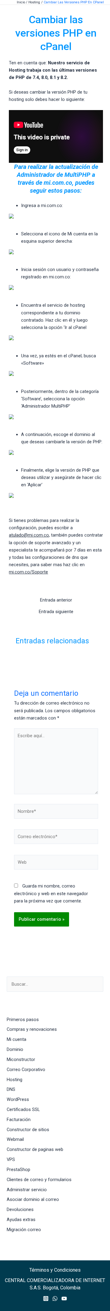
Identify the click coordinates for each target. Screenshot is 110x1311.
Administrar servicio (27, 1189)
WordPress (18, 1099)
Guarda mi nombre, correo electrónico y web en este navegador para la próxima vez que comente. (51, 893)
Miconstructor (21, 1059)
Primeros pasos (23, 1019)
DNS (11, 1089)
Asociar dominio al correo (33, 1199)
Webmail (15, 1139)
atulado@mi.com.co (29, 535)
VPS (11, 1159)
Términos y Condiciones (55, 1270)
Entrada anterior (56, 600)
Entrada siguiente (56, 611)
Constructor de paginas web (35, 1149)
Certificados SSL (23, 1109)
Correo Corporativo (26, 1069)
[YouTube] (64, 1298)
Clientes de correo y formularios (39, 1179)
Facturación (19, 1119)
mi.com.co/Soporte (28, 572)
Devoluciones (20, 1209)
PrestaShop (18, 1169)
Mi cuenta (16, 1039)
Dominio (15, 1049)
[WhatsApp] (55, 1298)
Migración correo (24, 1229)
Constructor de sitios (28, 1129)
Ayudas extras (21, 1219)
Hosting (14, 1079)
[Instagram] (46, 1298)
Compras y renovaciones (32, 1029)
